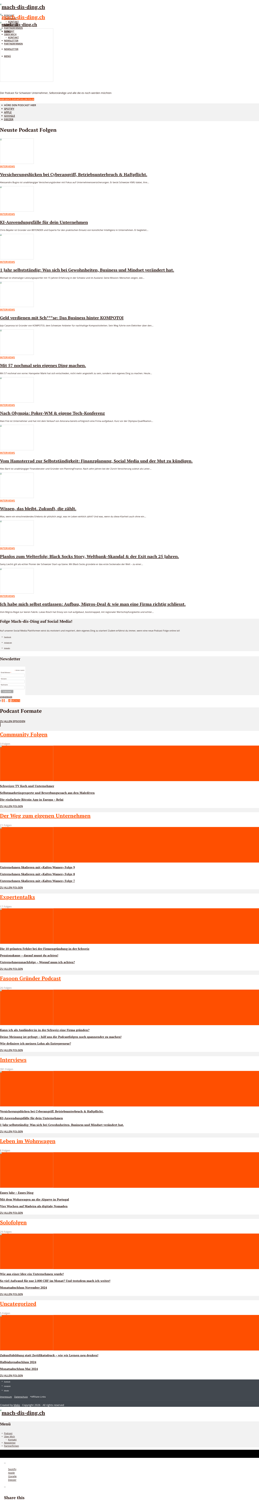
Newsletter (10, 1442)
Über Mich (9, 1436)
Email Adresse (6, 672)
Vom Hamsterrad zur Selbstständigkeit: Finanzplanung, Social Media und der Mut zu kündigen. (96, 461)
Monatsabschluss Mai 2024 (19, 1369)
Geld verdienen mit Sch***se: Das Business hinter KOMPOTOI (62, 317)
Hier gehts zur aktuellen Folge (17, 99)
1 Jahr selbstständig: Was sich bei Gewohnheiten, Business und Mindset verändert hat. (87, 270)
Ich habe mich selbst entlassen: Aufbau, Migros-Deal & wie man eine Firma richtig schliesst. (93, 604)
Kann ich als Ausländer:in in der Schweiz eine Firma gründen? (44, 1030)
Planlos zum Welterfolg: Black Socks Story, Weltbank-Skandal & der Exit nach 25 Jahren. (89, 556)
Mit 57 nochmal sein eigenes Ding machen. (43, 365)
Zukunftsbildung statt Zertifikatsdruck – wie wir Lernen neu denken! (49, 1355)
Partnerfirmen (13, 28)
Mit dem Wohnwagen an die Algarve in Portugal (34, 1199)
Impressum (6, 1396)
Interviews (7, 166)
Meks (17, 1405)
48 (9, 700)
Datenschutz (21, 1396)
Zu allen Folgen (11, 806)
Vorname (4, 679)
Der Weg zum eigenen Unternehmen (45, 815)
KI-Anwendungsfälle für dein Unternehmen (44, 222)
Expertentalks (17, 897)
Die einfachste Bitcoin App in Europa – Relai (31, 799)
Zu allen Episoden (12, 721)
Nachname (4, 685)
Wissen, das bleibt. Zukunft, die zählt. (38, 508)
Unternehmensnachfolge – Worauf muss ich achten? (37, 962)
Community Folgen (23, 734)
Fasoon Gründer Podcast (30, 978)
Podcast (8, 1433)
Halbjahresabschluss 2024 (18, 1362)
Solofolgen (13, 1222)
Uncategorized (18, 1303)
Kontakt (12, 1439)
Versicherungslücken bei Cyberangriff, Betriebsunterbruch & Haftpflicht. (73, 174)
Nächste (15, 700)
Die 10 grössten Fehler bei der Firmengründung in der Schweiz (44, 949)
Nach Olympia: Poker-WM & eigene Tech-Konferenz (52, 413)
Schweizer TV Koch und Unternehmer (27, 786)
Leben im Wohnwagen (27, 1141)
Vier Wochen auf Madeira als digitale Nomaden (34, 1206)
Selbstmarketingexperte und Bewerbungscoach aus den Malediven (47, 793)
